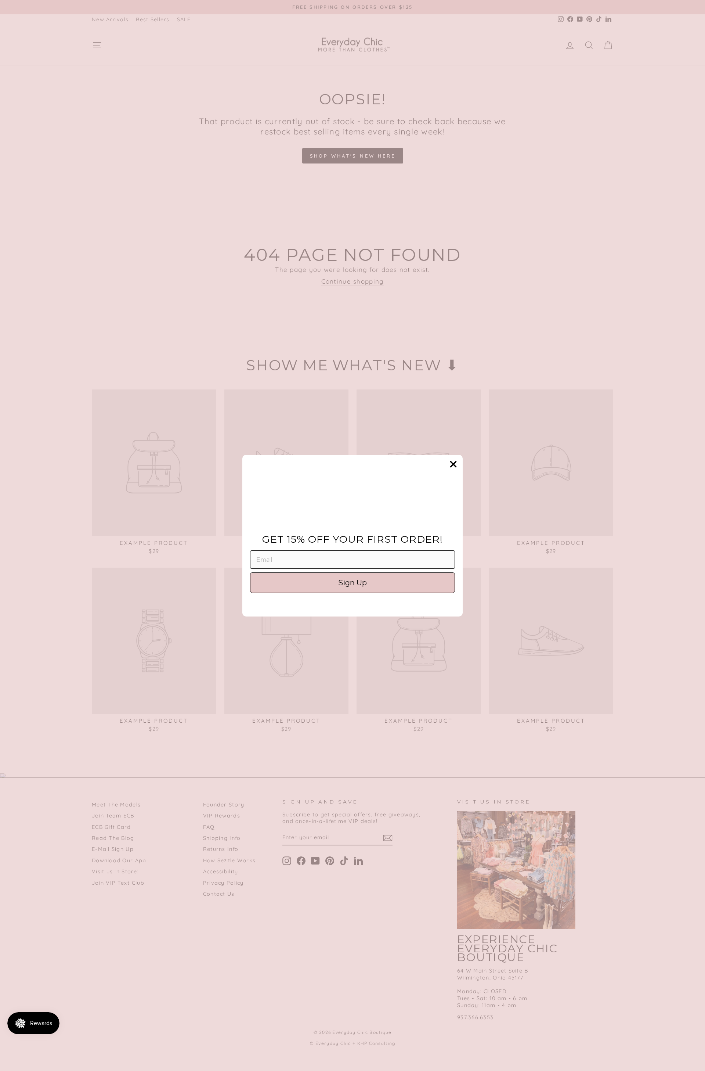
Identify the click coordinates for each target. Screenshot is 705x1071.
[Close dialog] (453, 464)
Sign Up (352, 582)
